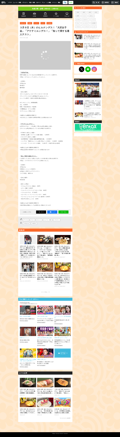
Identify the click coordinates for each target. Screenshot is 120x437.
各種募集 (45, 16)
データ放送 (56, 16)
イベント (54, 2)
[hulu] (70, 2)
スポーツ (38, 2)
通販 (59, 2)
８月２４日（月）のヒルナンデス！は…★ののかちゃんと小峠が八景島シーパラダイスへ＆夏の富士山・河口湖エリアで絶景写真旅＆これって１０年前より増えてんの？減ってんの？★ (27, 411)
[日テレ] (3, 2)
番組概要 (23, 16)
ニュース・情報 (17, 2)
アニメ (43, 2)
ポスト (42, 212)
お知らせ (91, 16)
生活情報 (49, 23)
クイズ (93, 19)
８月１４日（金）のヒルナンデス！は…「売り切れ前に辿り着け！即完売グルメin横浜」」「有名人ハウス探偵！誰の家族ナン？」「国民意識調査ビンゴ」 (45, 411)
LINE (88, 69)
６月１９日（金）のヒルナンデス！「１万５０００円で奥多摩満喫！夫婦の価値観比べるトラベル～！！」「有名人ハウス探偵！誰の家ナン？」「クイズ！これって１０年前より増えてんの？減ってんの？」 (27, 391)
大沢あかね (26, 223)
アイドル (26, 219)
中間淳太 (34, 223)
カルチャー (85, 19)
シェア (53, 212)
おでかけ (78, 19)
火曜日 (83, 12)
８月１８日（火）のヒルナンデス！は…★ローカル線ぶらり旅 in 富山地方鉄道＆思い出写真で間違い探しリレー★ (45, 391)
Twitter (81, 69)
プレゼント (78, 26)
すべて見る (44, 292)
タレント (39, 219)
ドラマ (10, 2)
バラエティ (56, 219)
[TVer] (65, 2)
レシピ (94, 26)
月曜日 (77, 12)
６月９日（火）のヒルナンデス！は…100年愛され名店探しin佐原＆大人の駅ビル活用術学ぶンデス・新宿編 (62, 411)
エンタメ (36, 23)
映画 (34, 2)
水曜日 (90, 12)
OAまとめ (23, 23)
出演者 (34, 16)
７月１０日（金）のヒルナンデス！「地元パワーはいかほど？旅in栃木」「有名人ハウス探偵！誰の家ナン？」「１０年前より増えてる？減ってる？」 (62, 391)
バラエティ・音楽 (27, 2)
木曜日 (29, 23)
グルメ (42, 23)
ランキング (87, 26)
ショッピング (85, 23)
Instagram (94, 69)
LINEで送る (63, 212)
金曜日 (77, 16)
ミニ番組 (48, 2)
